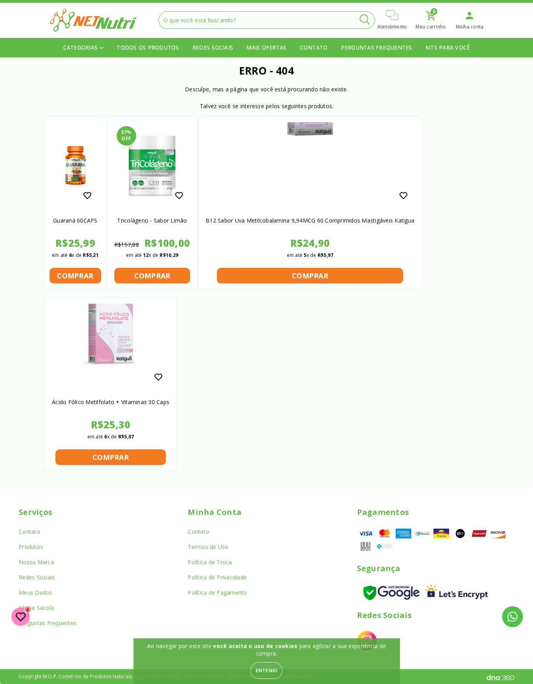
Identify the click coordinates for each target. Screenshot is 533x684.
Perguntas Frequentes (376, 47)
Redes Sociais (212, 47)
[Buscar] (365, 20)
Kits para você (447, 47)
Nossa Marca (36, 562)
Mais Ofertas (266, 47)
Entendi (267, 670)
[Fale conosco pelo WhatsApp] (513, 617)
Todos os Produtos (148, 47)
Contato (314, 47)
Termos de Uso (208, 546)
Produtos (31, 546)
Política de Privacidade (217, 577)
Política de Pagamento (217, 592)
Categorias (81, 47)
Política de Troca (210, 562)
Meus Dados (35, 592)
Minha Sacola (36, 607)
